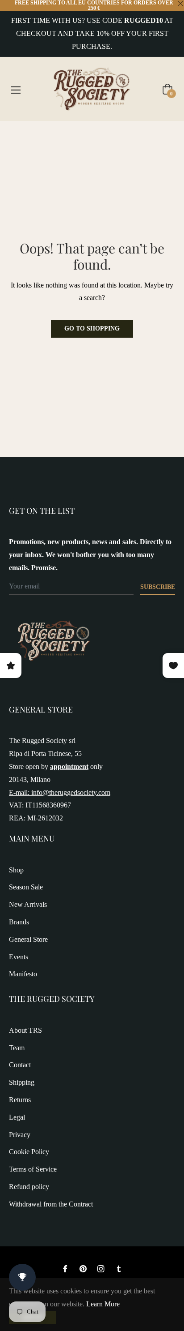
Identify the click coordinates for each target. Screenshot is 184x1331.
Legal (17, 1117)
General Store (28, 939)
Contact (20, 1065)
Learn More (103, 1304)
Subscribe (157, 587)
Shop (16, 870)
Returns (20, 1099)
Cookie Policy (29, 1151)
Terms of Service (33, 1169)
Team (17, 1048)
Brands (19, 922)
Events (18, 957)
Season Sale (26, 887)
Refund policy (29, 1186)
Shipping (21, 1082)
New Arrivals (28, 904)
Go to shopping (92, 328)
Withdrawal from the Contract (51, 1204)
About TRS (25, 1030)
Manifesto (23, 974)
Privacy (19, 1134)
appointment (69, 766)
